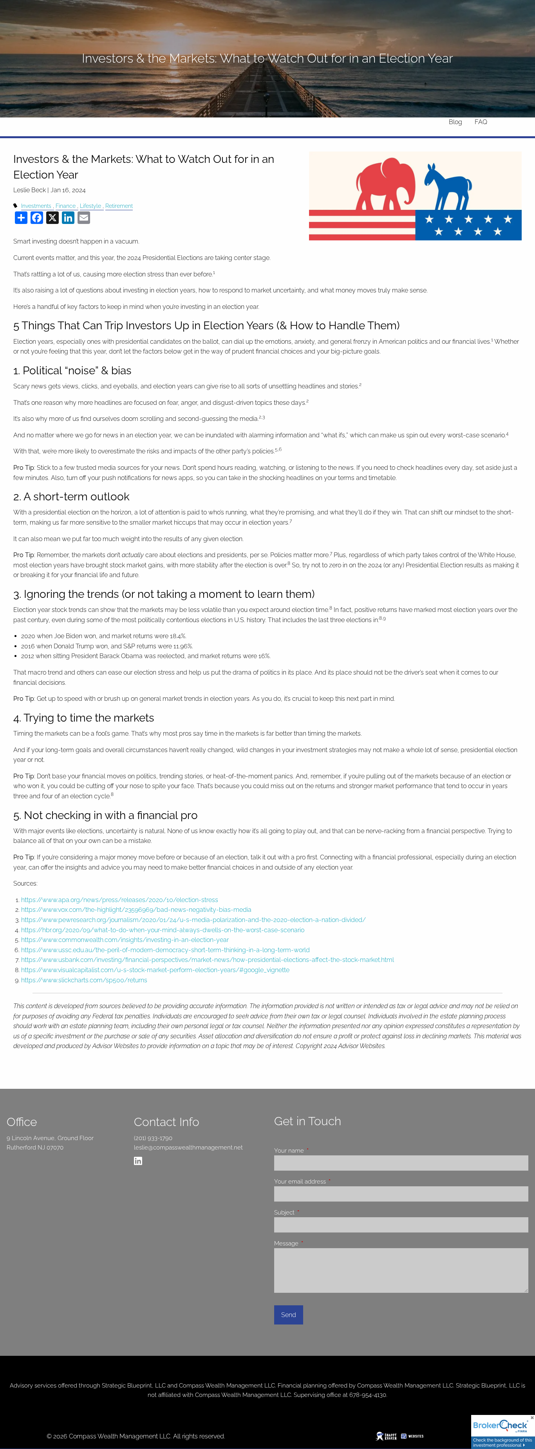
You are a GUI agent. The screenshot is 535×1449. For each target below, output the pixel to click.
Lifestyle (90, 205)
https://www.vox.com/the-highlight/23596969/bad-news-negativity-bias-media (136, 909)
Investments (36, 205)
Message (314, 1243)
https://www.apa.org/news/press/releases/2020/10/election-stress (119, 900)
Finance (66, 205)
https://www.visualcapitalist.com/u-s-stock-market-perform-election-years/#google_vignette (155, 970)
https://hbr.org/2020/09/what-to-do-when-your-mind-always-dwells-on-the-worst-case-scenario (162, 930)
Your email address (328, 1181)
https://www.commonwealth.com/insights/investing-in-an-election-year (125, 940)
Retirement (119, 205)
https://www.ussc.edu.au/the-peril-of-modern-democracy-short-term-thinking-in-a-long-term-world (165, 950)
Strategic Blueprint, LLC (134, 1385)
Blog (455, 122)
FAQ (481, 122)
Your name (317, 1150)
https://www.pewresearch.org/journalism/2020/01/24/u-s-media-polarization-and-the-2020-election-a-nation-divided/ (193, 920)
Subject (312, 1212)
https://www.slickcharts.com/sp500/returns (84, 980)
